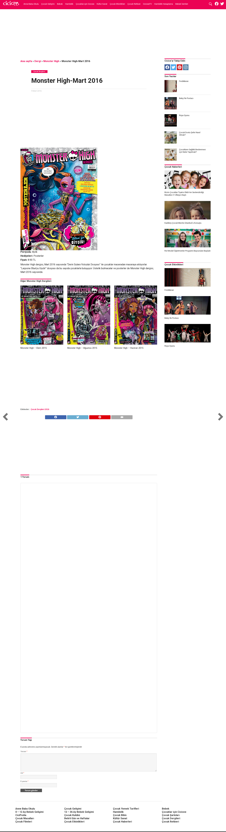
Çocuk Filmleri (23, 821)
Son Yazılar (170, 76)
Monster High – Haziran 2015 (128, 348)
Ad (22, 773)
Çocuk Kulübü (72, 815)
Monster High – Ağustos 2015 (82, 348)
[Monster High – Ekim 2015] (41, 343)
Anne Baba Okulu (31, 4)
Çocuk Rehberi (134, 4)
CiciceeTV (147, 4)
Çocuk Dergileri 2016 (40, 409)
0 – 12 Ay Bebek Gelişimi (29, 811)
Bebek (60, 4)
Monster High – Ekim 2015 (33, 348)
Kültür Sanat (102, 4)
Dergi (37, 61)
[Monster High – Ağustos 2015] (88, 343)
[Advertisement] (113, 33)
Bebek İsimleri (181, 4)
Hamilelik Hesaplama (163, 4)
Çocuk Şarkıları (171, 815)
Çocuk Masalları (24, 818)
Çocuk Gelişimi (48, 4)
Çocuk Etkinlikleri (117, 4)
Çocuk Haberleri (173, 167)
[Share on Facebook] (55, 416)
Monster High (51, 61)
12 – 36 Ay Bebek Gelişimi (79, 811)
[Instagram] (185, 67)
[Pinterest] (179, 67)
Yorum (23, 751)
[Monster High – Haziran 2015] (135, 343)
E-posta (24, 781)
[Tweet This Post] (78, 416)
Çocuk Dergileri (171, 818)
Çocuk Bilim (120, 815)
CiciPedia (20, 815)
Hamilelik (69, 4)
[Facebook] (167, 67)
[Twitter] (173, 67)
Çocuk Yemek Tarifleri (126, 808)
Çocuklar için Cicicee (85, 4)
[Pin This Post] (100, 416)
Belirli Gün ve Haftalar (77, 818)
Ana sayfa (26, 61)
